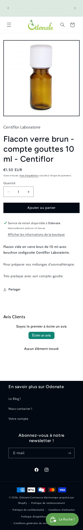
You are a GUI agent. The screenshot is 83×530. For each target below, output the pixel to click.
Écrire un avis (41, 335)
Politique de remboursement (48, 503)
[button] (9, 25)
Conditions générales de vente (31, 523)
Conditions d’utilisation (62, 509)
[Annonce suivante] (75, 8)
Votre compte (19, 419)
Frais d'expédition (29, 175)
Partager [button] (15, 289)
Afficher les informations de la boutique (36, 234)
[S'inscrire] (69, 453)
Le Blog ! (15, 399)
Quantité (9, 183)
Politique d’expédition (33, 516)
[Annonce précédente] (8, 8)
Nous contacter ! (20, 409)
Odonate (24, 497)
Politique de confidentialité (28, 509)
